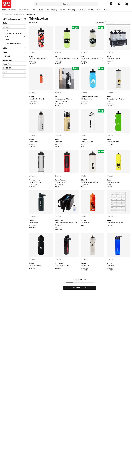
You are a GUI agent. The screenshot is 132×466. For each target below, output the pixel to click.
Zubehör (21, 14)
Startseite (5, 14)
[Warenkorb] (127, 4)
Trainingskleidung (51, 10)
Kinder (41, 10)
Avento (109, 263)
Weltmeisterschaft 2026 (9, 10)
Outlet (99, 10)
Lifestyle (90, 10)
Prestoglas (59, 220)
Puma (109, 96)
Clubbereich (81, 10)
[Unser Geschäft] (111, 4)
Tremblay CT (59, 263)
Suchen (66, 4)
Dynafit (83, 263)
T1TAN (83, 220)
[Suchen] (36, 4)
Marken (106, 10)
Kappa (31, 96)
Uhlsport (84, 139)
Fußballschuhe (24, 10)
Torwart (62, 10)
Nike (31, 56)
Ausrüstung (71, 10)
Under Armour (34, 180)
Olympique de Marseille (89, 96)
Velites (31, 220)
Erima (109, 139)
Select (109, 56)
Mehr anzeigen (79, 287)
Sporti (109, 220)
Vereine (34, 10)
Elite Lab (84, 180)
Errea (109, 180)
